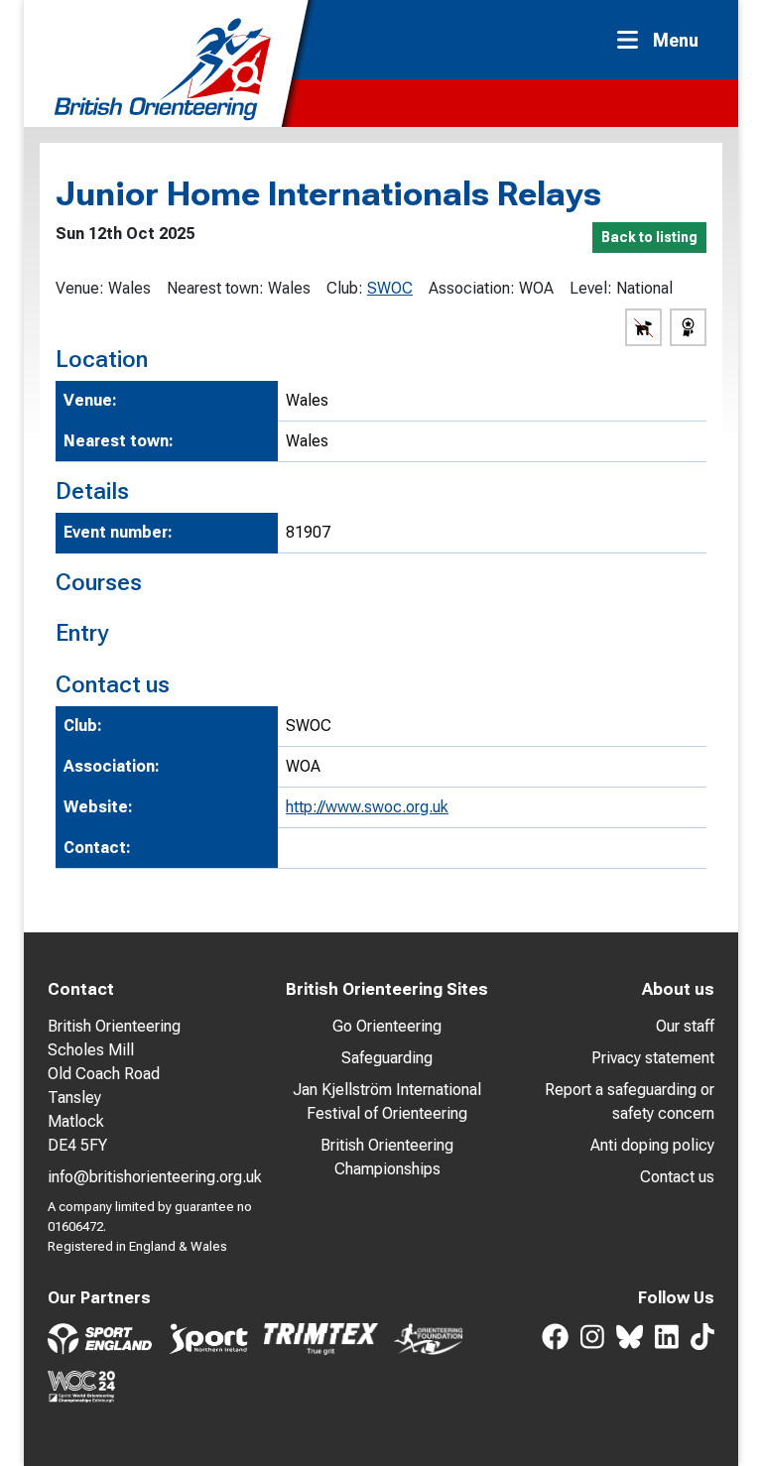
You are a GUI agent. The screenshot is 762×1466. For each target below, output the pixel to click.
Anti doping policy (652, 1145)
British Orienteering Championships (386, 1157)
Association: (472, 288)
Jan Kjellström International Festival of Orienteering (387, 1101)
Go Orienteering (387, 1026)
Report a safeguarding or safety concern (629, 1101)
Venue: (80, 288)
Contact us (677, 1176)
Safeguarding (387, 1057)
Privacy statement (652, 1057)
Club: (344, 288)
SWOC (390, 288)
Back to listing (649, 237)
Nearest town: (215, 288)
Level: (591, 288)
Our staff (685, 1026)
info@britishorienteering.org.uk (155, 1176)
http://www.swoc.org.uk (367, 806)
